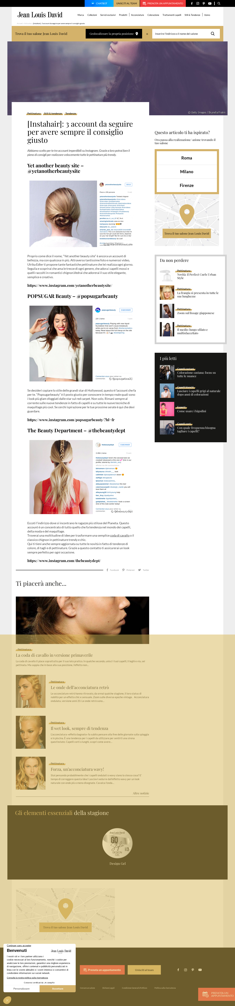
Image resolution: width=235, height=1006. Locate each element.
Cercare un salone (87, 988)
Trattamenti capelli (172, 15)
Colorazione (153, 15)
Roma (186, 157)
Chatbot (101, 3)
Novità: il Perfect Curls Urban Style (196, 276)
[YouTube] (210, 4)
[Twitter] (143, 570)
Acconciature (137, 15)
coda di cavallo (120, 535)
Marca (81, 15)
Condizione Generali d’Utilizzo (134, 988)
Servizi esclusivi (108, 15)
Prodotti (123, 15)
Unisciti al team (126, 3)
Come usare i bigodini (191, 411)
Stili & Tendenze (192, 15)
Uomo (207, 15)
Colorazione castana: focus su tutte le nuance (196, 374)
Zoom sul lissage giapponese (195, 313)
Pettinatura (34, 113)
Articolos (27, 23)
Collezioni (92, 15)
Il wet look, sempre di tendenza (79, 728)
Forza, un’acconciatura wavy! (77, 769)
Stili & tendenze (53, 113)
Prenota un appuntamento (165, 3)
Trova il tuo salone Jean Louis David (186, 233)
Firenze (187, 185)
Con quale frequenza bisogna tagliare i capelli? (196, 429)
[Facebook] (192, 4)
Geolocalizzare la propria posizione (112, 33)
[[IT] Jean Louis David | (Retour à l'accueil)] (40, 14)
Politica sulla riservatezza (165, 988)
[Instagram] (198, 4)
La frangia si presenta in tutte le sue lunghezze (198, 294)
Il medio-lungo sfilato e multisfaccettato (192, 331)
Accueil (20, 23)
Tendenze (70, 113)
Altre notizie (141, 793)
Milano (186, 171)
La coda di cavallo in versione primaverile (54, 655)
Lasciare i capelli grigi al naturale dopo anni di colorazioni (199, 392)
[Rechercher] (213, 33)
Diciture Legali (108, 988)
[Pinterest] (204, 4)
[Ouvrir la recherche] (219, 3)
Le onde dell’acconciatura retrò (80, 687)
